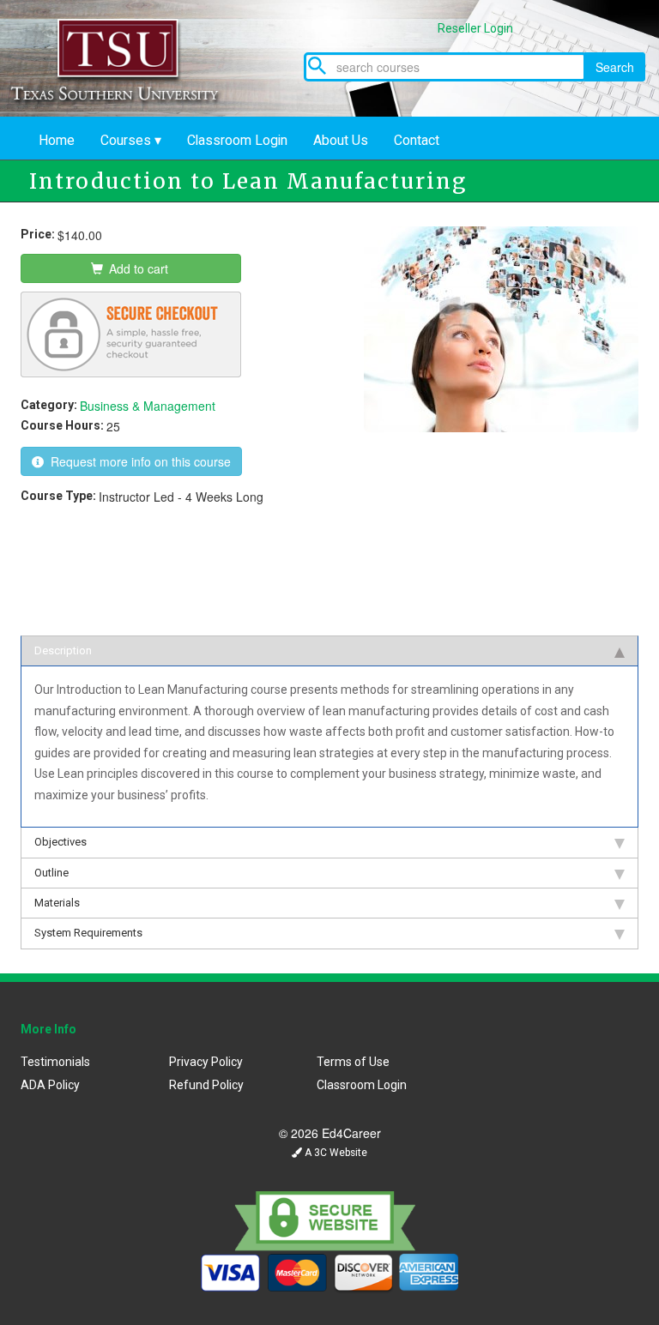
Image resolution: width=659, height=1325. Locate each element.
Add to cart (137, 268)
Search (615, 66)
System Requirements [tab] (88, 932)
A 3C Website (334, 1153)
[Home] (128, 58)
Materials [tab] (57, 902)
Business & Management (147, 405)
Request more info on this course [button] (137, 461)
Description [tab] (63, 650)
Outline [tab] (51, 872)
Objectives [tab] (60, 841)
